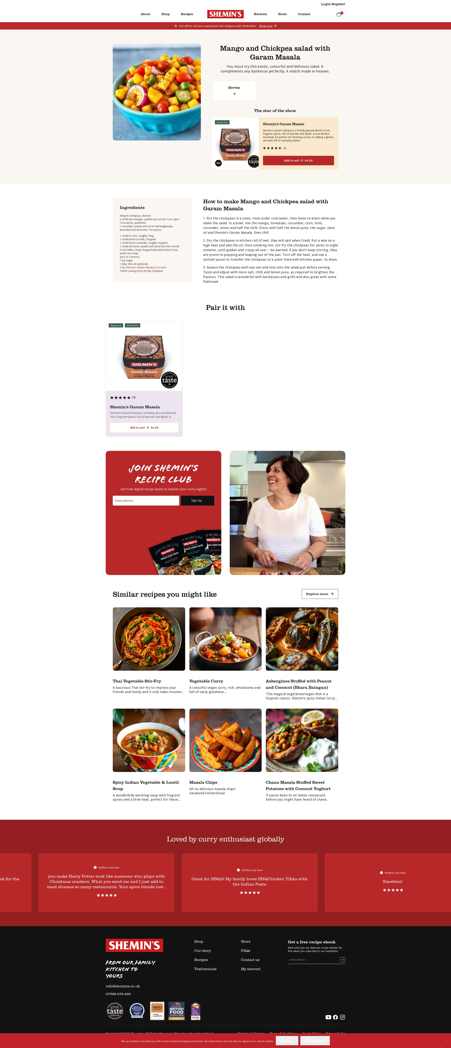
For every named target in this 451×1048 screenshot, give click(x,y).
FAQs (245, 950)
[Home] (225, 14)
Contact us (250, 959)
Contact (304, 14)
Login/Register (333, 4)
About (145, 14)
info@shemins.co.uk (123, 985)
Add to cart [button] (144, 427)
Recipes (187, 14)
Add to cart (298, 160)
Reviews (260, 14)
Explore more (317, 594)
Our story (202, 950)
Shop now (266, 26)
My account (251, 968)
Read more (315, 1040)
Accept (287, 1040)
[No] (446, 1040)
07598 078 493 (118, 993)
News (282, 14)
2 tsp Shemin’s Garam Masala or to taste (143, 267)
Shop (166, 14)
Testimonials (205, 968)
